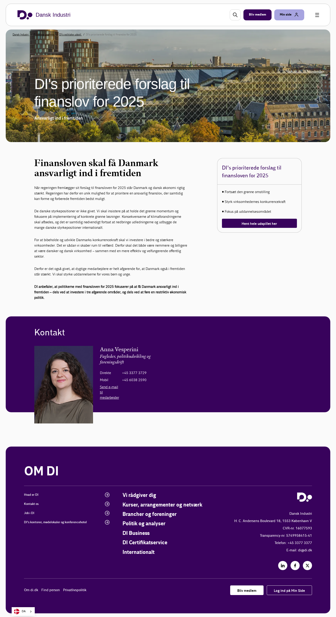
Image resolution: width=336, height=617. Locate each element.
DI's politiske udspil (70, 34)
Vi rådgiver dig (139, 495)
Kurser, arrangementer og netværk (162, 505)
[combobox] (23, 611)
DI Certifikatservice (145, 542)
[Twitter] (307, 565)
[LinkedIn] (282, 565)
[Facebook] (295, 565)
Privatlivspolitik (74, 590)
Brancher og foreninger (150, 514)
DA (24, 611)
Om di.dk (31, 590)
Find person (50, 590)
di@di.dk (305, 550)
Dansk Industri (21, 34)
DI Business (136, 533)
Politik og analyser (44, 34)
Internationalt (139, 552)
